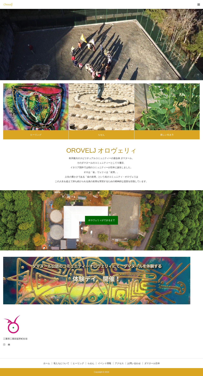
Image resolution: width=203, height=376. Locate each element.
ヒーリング (35, 134)
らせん (101, 134)
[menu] (198, 4)
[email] (10, 343)
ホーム (46, 363)
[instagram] (5, 343)
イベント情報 (104, 363)
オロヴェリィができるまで (101, 220)
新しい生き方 (167, 134)
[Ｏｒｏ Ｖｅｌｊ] (12, 4)
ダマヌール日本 (152, 363)
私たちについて (61, 363)
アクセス (119, 363)
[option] (101, 44)
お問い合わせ (134, 363)
